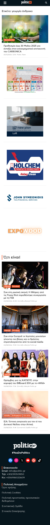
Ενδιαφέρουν (17, 415)
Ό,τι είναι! (15, 286)
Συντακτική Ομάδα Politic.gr (27, 427)
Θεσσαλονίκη (9, 40)
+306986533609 (15, 478)
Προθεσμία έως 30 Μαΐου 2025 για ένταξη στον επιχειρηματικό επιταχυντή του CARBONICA (24, 49)
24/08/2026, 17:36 (10, 386)
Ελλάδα (7, 415)
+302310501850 (15, 474)
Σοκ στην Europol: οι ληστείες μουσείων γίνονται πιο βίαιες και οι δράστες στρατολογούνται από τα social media (25, 339)
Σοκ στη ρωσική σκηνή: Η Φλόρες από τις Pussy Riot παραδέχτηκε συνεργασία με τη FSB (25, 295)
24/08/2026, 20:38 (10, 301)
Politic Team (21, 54)
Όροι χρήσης (9, 487)
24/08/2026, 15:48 (10, 427)
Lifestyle (7, 286)
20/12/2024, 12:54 (10, 54)
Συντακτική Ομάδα (12, 506)
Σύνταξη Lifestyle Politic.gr (27, 301)
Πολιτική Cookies (11, 493)
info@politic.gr (17, 471)
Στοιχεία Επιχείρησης (13, 511)
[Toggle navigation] (5, 3)
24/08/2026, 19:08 (10, 345)
